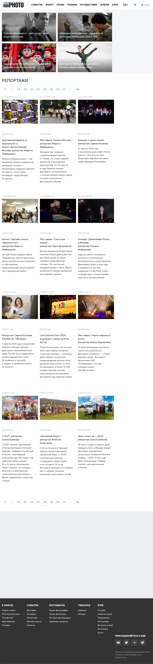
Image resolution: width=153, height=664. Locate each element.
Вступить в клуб (105, 625)
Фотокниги (103, 629)
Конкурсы (31, 614)
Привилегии (103, 618)
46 (77, 89)
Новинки (82, 610)
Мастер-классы (34, 621)
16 (31, 89)
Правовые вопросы (58, 621)
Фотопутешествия (10, 614)
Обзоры (82, 614)
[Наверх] (149, 654)
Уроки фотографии (58, 610)
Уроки (60, 5)
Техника (72, 5)
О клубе (101, 610)
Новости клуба (105, 614)
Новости (31, 625)
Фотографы (103, 621)
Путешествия (88, 5)
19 (51, 89)
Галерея (104, 5)
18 (44, 89)
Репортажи (7, 134)
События (37, 5)
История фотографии (60, 618)
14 (18, 89)
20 (57, 89)
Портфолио (7, 618)
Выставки (31, 610)
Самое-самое (8, 610)
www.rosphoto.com (133, 655)
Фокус (49, 5)
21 (64, 89)
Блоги (100, 632)
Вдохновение (8, 621)
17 (38, 89)
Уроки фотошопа (57, 614)
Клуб (115, 5)
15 (24, 89)
